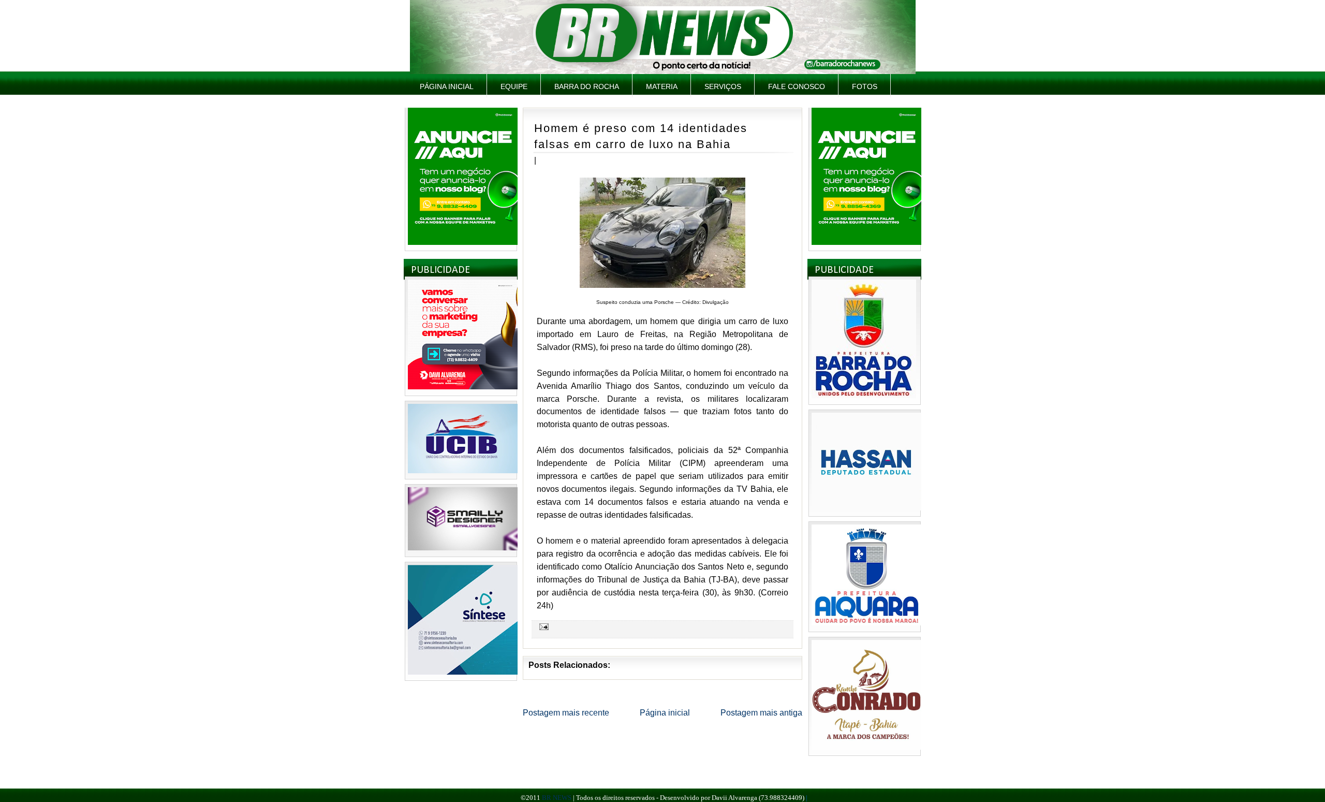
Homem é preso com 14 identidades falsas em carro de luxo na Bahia (640, 136)
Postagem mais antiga (761, 712)
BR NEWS (556, 797)
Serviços (722, 86)
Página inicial (447, 86)
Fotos (864, 86)
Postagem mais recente (566, 712)
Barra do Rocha (586, 86)
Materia (662, 86)
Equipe (513, 86)
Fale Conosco (796, 86)
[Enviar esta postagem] (542, 626)
